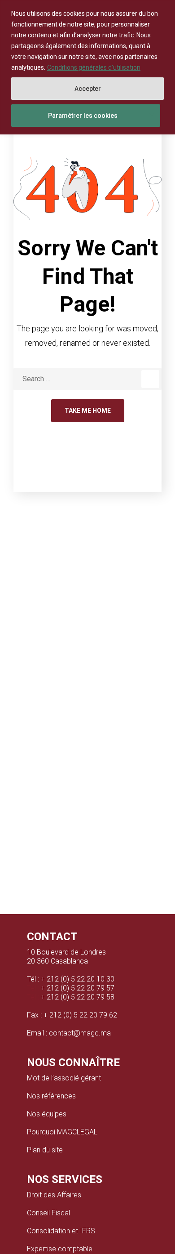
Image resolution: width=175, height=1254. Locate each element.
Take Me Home (88, 410)
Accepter (87, 88)
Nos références (51, 1096)
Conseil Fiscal (48, 1213)
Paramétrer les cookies (83, 115)
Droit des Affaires (54, 1195)
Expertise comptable (59, 1249)
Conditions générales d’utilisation (93, 67)
